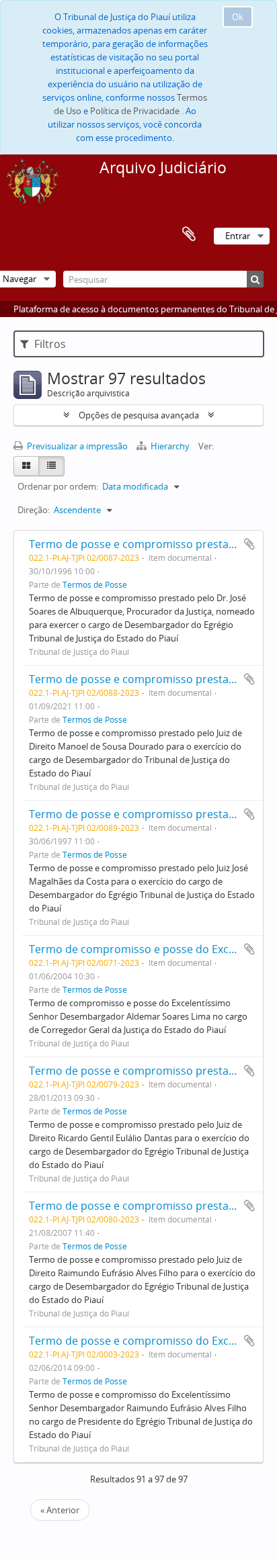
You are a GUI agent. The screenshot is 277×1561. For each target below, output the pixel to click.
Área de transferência (189, 234)
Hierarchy (170, 446)
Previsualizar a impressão (76, 446)
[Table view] (51, 466)
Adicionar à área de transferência (249, 544)
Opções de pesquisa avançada (139, 415)
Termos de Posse (95, 584)
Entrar (237, 236)
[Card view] (26, 466)
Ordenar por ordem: (57, 486)
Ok (237, 17)
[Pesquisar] (255, 279)
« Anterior (59, 1510)
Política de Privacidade (135, 111)
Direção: (33, 510)
